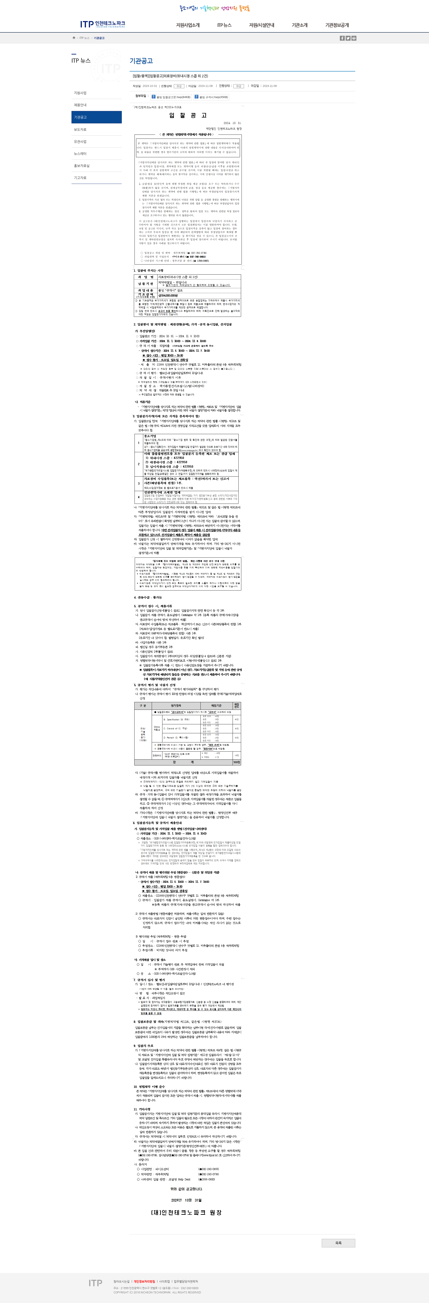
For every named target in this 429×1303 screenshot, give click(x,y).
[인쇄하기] (353, 38)
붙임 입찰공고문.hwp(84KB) (173, 97)
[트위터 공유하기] (348, 38)
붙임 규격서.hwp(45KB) (214, 97)
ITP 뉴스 (85, 38)
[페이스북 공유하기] (342, 38)
